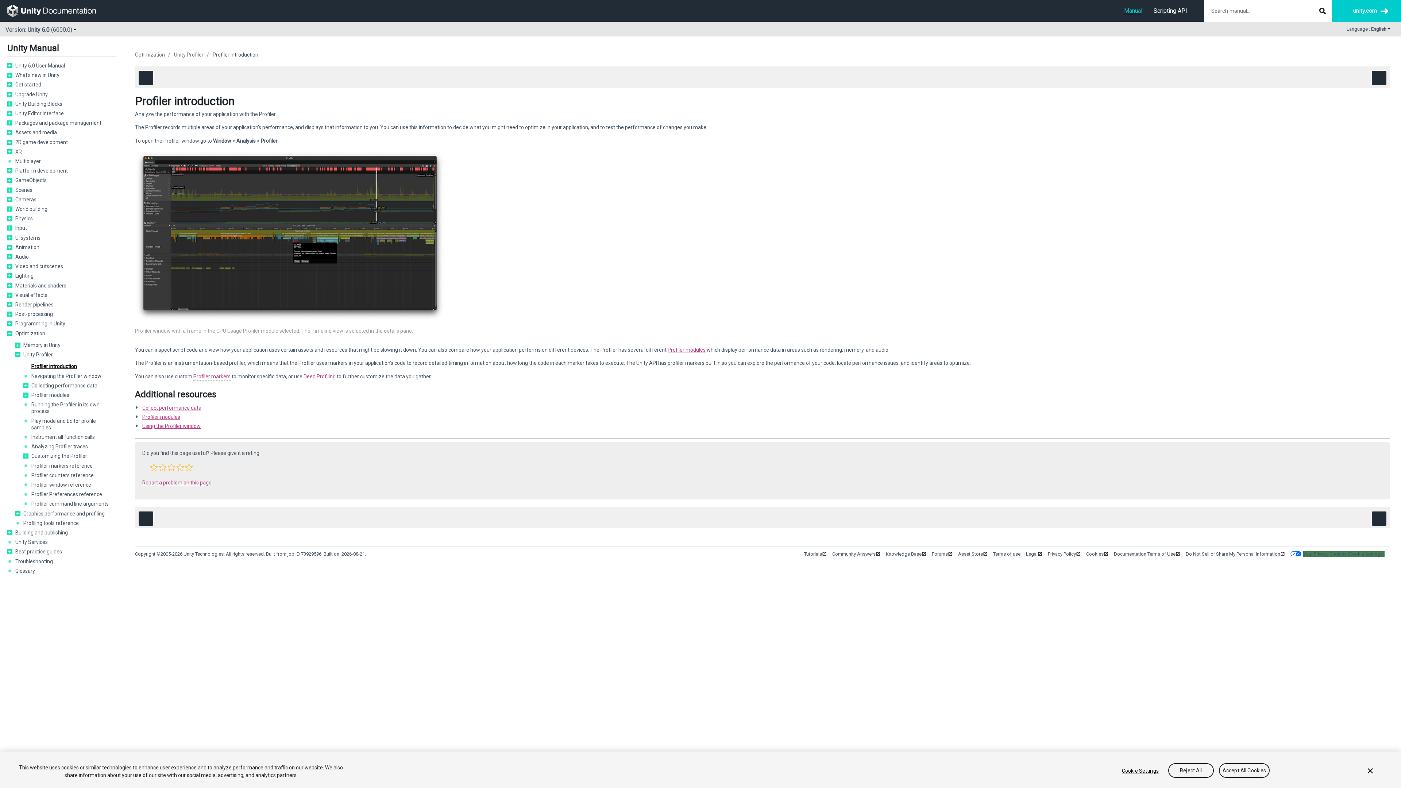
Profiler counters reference (62, 475)
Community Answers (854, 554)
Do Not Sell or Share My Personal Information (1233, 554)
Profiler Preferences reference (66, 494)
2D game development (41, 142)
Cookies (1095, 554)
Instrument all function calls (63, 437)
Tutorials (813, 554)
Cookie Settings (1140, 771)
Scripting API (1170, 10)
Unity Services (31, 542)
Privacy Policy (1062, 554)
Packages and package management (58, 123)
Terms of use (1006, 554)
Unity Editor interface (39, 113)
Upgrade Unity (31, 94)
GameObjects (31, 180)
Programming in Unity (40, 324)
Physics (24, 218)
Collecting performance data (64, 386)
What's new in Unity (37, 75)
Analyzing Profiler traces (59, 446)
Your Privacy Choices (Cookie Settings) (1344, 554)
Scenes (23, 190)
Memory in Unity (42, 345)
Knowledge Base (904, 554)
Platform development (41, 171)
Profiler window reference (61, 485)
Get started (28, 85)
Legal (1032, 554)
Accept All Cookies (1244, 771)
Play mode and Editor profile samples (63, 424)
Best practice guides (38, 552)
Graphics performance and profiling (64, 514)
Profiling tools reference (51, 523)
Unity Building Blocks (38, 104)
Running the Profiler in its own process (65, 408)
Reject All (1191, 771)
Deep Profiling (320, 376)
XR (18, 152)
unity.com (1365, 10)
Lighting (24, 276)
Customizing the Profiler (59, 456)
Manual (1133, 10)
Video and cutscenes (39, 266)
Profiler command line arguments (70, 504)
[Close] (1370, 771)
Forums (940, 554)
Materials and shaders (40, 286)
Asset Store (970, 554)
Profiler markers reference (62, 466)
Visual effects (31, 295)
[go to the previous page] (146, 78)
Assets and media (36, 132)
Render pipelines (34, 305)
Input (21, 228)
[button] (9, 65)
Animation (27, 247)
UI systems (27, 238)
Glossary (25, 571)
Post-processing (34, 314)
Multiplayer (28, 161)
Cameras (25, 199)
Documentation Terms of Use (1145, 554)
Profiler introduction (54, 366)
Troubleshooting (34, 561)
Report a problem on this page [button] (177, 483)
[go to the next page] (1379, 78)
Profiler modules (50, 395)
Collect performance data (171, 408)
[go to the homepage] (56, 11)
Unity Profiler (38, 355)
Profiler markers (212, 376)
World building (31, 209)
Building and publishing (41, 533)
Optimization (30, 333)
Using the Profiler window (171, 426)
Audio (22, 257)
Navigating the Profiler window (66, 376)
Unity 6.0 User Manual (40, 66)
